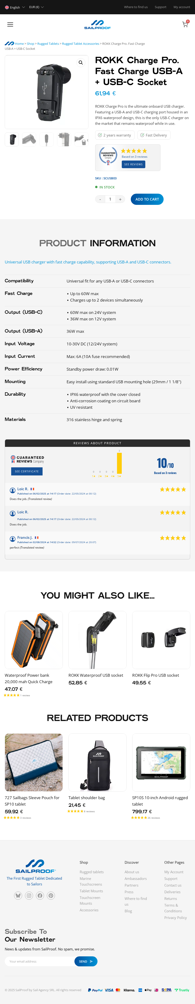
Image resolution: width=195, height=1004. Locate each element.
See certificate (27, 471)
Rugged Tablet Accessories (80, 43)
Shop (30, 43)
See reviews (133, 164)
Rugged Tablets (48, 43)
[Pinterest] (51, 896)
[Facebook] (40, 896)
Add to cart (147, 199)
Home (19, 43)
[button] (10, 25)
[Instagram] (29, 896)
